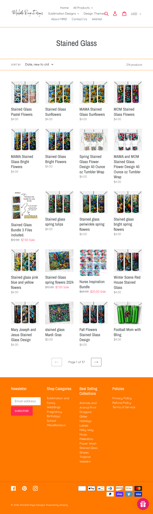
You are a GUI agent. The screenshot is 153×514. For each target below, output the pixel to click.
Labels (83, 425)
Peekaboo (86, 439)
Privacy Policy (122, 398)
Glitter (83, 416)
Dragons (85, 412)
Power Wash (88, 443)
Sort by (16, 64)
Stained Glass (88, 448)
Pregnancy (54, 412)
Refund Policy (121, 403)
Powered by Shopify (57, 504)
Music (83, 434)
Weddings (53, 407)
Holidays (85, 421)
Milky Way (86, 430)
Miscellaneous (56, 425)
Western (85, 461)
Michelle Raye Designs (32, 504)
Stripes (84, 452)
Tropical (84, 457)
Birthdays (53, 416)
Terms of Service (123, 407)
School (51, 421)
